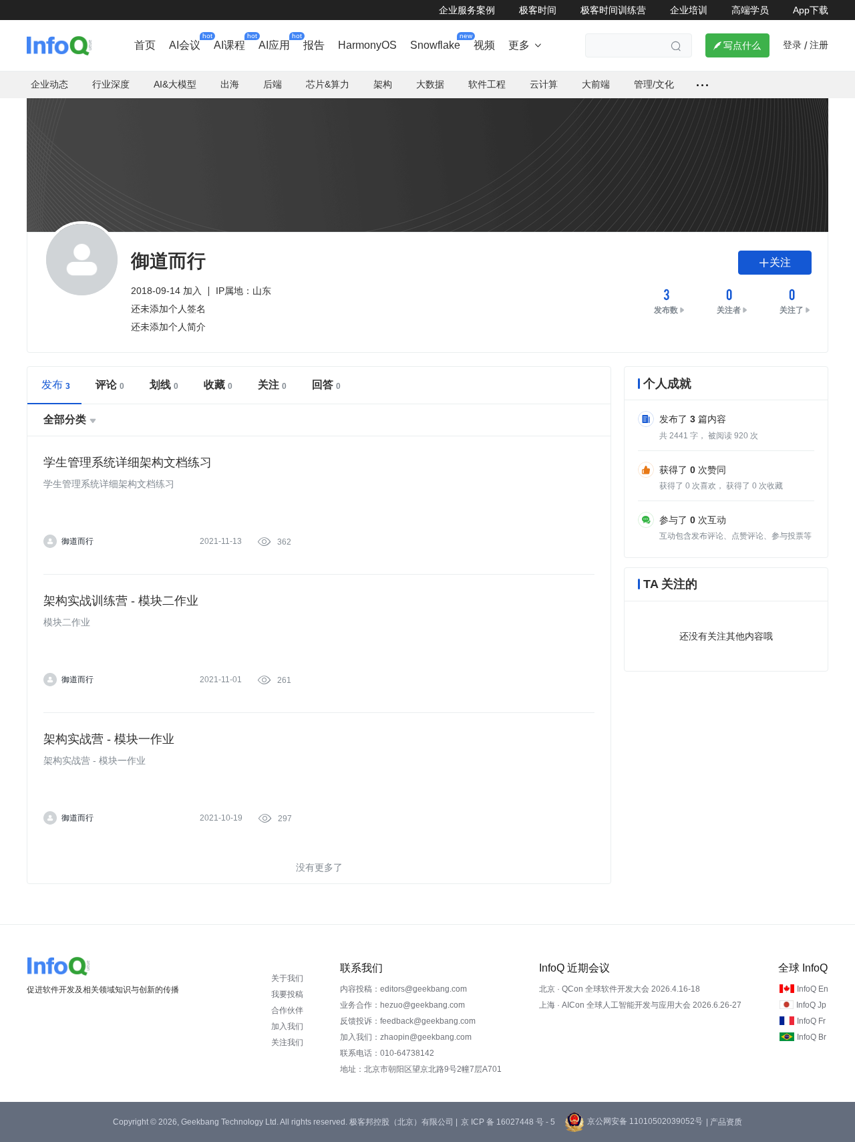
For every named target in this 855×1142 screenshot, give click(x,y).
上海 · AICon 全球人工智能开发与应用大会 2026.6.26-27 (640, 1005)
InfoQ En (812, 989)
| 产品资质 (724, 1122)
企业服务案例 (467, 10)
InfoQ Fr (811, 1021)
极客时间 (537, 10)
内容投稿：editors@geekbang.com (403, 989)
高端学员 (750, 10)
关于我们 (287, 978)
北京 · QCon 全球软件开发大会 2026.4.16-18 (619, 989)
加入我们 (287, 1026)
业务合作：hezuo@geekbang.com (402, 1005)
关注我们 (287, 1042)
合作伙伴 (287, 1010)
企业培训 (688, 10)
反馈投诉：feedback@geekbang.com (408, 1021)
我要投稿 (287, 994)
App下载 (810, 10)
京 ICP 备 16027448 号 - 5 (508, 1122)
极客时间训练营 (613, 10)
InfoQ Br (811, 1037)
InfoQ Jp (811, 1005)
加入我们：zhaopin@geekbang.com (406, 1037)
